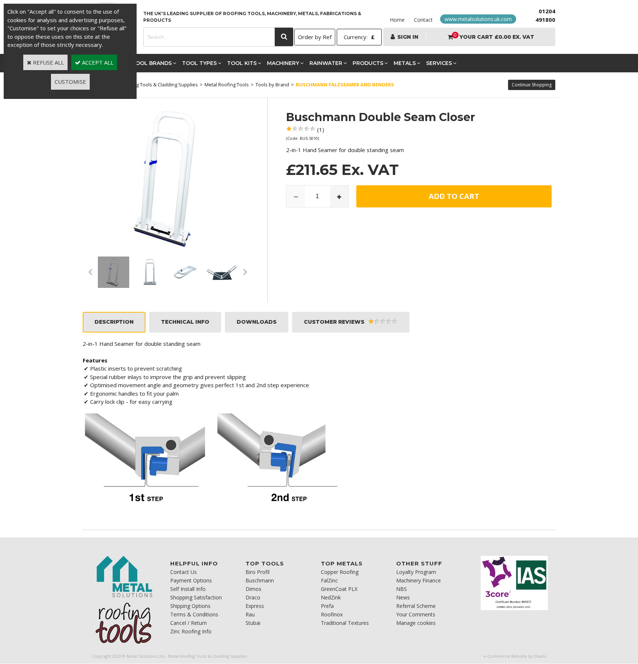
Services (439, 63)
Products (368, 63)
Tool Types (199, 63)
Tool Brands (152, 63)
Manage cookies (416, 622)
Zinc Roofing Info (191, 631)
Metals (405, 63)
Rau (250, 614)
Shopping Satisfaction (196, 597)
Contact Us (183, 571)
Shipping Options (190, 605)
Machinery (283, 63)
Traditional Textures (345, 622)
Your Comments (415, 614)
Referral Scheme (416, 605)
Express (255, 605)
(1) (320, 129)
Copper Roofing (340, 571)
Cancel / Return (188, 622)
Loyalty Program (416, 571)
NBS (401, 588)
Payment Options (191, 580)
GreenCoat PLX (339, 588)
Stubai (253, 622)
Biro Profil (258, 571)
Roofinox (332, 614)
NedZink (331, 597)
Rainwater (325, 63)
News (403, 597)
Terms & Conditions (194, 614)
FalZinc (329, 580)
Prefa (327, 605)
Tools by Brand (272, 84)
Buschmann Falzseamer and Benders (345, 84)
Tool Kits (242, 63)
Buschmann (260, 580)
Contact (423, 19)
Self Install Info (188, 588)
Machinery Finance (418, 580)
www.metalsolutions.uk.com (478, 19)
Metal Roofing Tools (227, 84)
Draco (253, 597)
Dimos (253, 588)
